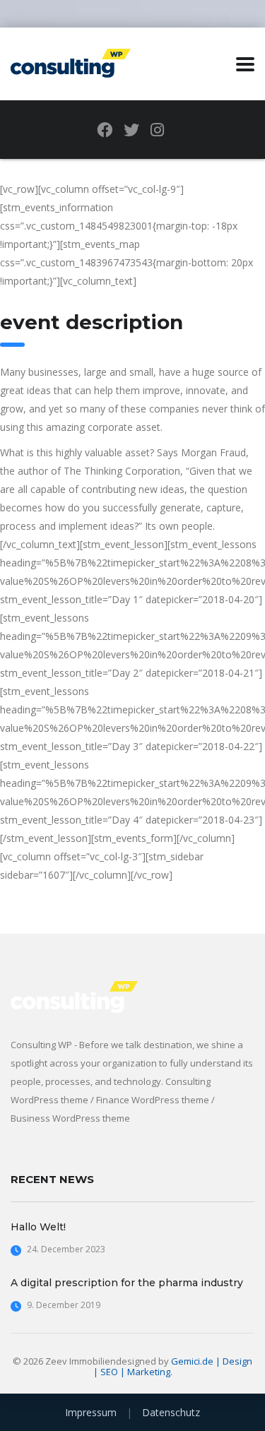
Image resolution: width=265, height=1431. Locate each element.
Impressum (91, 1412)
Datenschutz (171, 1412)
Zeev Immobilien (80, 1361)
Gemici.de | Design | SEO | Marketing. (173, 1366)
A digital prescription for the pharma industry (127, 1282)
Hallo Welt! (38, 1227)
